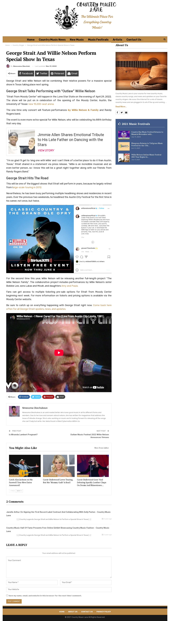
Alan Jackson (14, 475)
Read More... (121, 107)
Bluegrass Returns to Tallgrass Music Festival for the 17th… (147, 144)
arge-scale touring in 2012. (27, 187)
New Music (77, 39)
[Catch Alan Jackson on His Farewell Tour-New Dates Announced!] (25, 466)
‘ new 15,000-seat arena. (40, 104)
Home (31, 39)
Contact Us (133, 39)
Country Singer (83, 475)
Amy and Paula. (69, 285)
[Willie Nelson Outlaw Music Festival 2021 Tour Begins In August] (124, 157)
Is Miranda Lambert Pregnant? (23, 434)
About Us (72, 612)
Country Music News (52, 39)
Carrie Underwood (50, 475)
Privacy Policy (103, 612)
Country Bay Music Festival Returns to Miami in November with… (147, 133)
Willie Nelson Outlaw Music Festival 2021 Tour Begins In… (146, 155)
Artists (117, 39)
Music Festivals (98, 39)
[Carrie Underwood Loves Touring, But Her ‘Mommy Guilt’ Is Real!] (59, 466)
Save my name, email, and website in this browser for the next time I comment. (45, 596)
